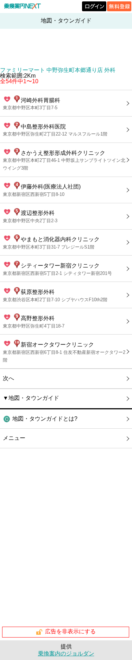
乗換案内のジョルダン (66, 653)
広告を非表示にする (70, 632)
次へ (8, 378)
